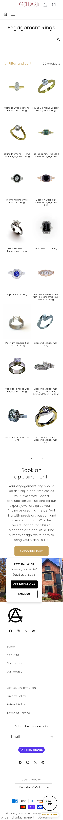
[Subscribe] (52, 736)
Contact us (15, 663)
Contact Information (21, 688)
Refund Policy (16, 704)
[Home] (5, 14)
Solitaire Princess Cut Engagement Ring (17, 390)
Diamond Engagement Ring (46, 344)
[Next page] (42, 458)
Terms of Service (18, 713)
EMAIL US (24, 594)
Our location (15, 672)
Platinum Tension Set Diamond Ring (17, 344)
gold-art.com (24, 813)
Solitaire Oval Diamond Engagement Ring (17, 109)
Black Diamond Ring (46, 248)
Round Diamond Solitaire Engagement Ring (46, 109)
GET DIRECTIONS (24, 584)
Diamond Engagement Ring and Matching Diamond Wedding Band (46, 391)
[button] (54, 4)
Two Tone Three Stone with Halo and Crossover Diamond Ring (46, 297)
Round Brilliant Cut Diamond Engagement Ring (46, 440)
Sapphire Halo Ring (17, 294)
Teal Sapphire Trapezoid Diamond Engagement (45, 155)
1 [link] (21, 458)
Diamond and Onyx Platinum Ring (17, 201)
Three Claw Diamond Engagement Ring (17, 249)
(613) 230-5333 (24, 575)
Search (12, 646)
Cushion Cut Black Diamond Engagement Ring (46, 202)
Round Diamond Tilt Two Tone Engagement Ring (17, 155)
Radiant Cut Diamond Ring (17, 438)
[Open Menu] (13, 14)
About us (13, 655)
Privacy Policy (16, 696)
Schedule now (31, 551)
